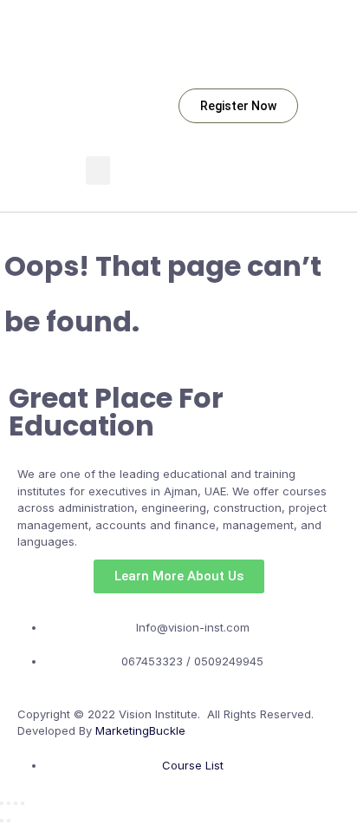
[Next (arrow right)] (8, 820)
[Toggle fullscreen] (8, 803)
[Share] (15, 803)
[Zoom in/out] (1, 803)
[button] (98, 170)
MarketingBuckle (140, 730)
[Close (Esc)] (22, 803)
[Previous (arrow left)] (1, 820)
